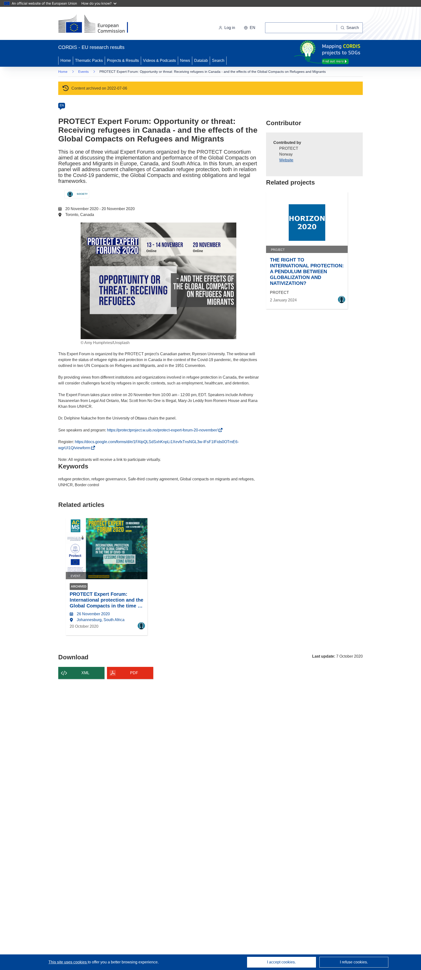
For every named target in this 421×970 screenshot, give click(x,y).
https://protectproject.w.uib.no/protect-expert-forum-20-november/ (163, 430)
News (185, 60)
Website (286, 160)
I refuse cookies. (354, 962)
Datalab (201, 60)
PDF (134, 673)
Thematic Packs (89, 60)
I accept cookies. (281, 962)
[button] (249, 27)
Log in (229, 28)
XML (85, 673)
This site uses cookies (68, 962)
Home (65, 60)
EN (62, 105)
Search (218, 60)
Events (83, 72)
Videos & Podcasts (159, 60)
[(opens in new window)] (97, 24)
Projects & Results (123, 60)
